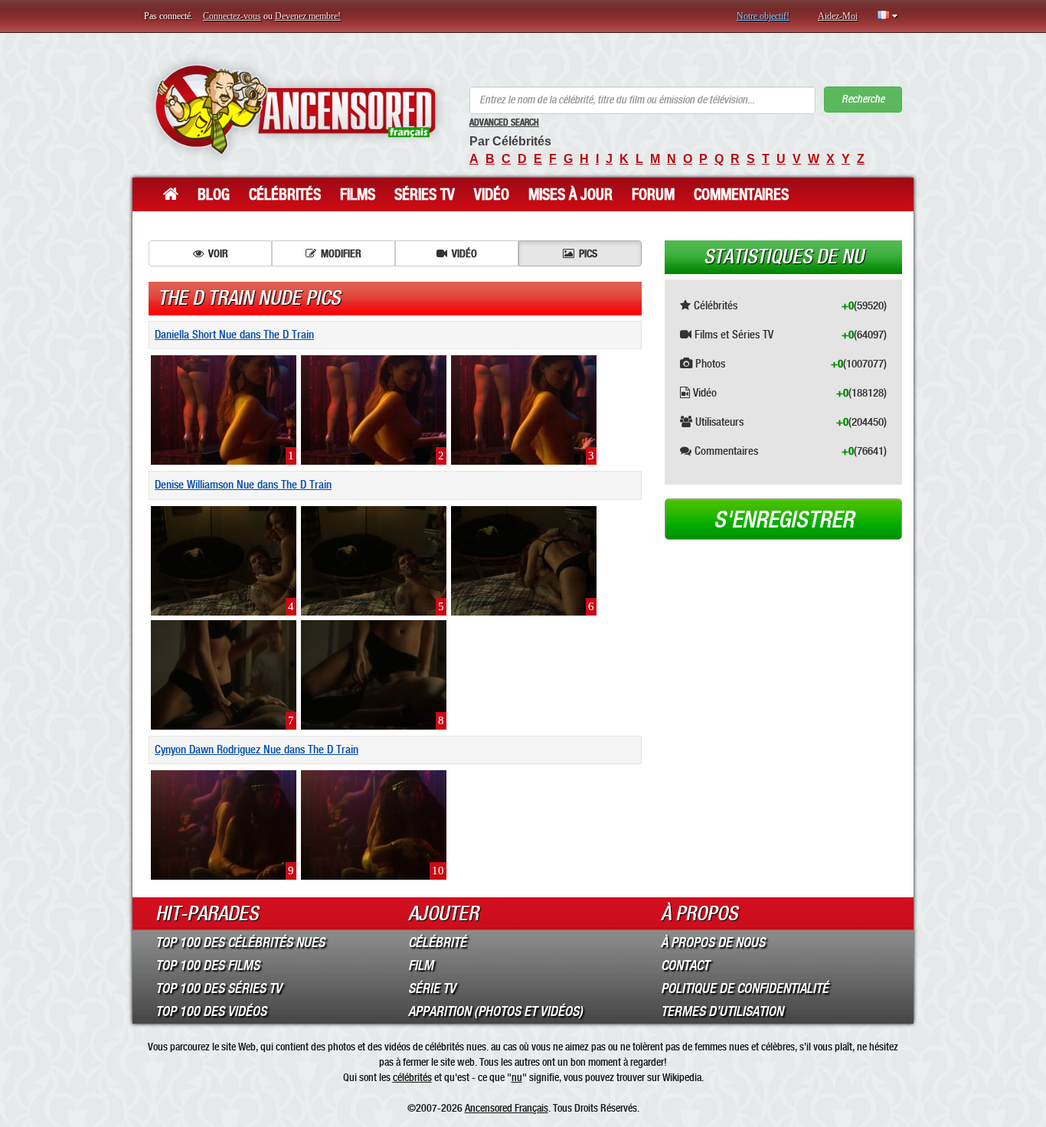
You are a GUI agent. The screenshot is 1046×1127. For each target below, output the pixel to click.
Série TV (432, 988)
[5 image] (373, 560)
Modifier (341, 253)
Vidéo (491, 194)
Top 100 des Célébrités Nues (240, 942)
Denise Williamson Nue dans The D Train (243, 485)
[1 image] (223, 409)
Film (420, 965)
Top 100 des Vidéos (210, 1011)
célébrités (412, 1077)
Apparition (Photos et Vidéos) (495, 1011)
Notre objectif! (763, 16)
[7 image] (223, 674)
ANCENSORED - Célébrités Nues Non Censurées (295, 109)
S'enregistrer (784, 519)
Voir (218, 253)
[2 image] (373, 409)
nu (517, 1077)
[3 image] (524, 409)
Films (357, 194)
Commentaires (741, 194)
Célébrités (285, 194)
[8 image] (373, 674)
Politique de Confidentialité (745, 988)
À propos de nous (713, 942)
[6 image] (524, 560)
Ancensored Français (506, 1108)
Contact (685, 965)
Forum (653, 194)
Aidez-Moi (838, 16)
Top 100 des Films (207, 965)
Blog (214, 194)
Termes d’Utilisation (722, 1011)
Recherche (863, 99)
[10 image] (373, 824)
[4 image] (223, 560)
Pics (588, 253)
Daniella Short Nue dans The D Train (234, 334)
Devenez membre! (308, 16)
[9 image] (223, 824)
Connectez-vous (232, 16)
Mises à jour (570, 194)
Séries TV (424, 194)
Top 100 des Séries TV (218, 988)
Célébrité (437, 942)
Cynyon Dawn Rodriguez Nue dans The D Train (256, 749)
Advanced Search (504, 122)
